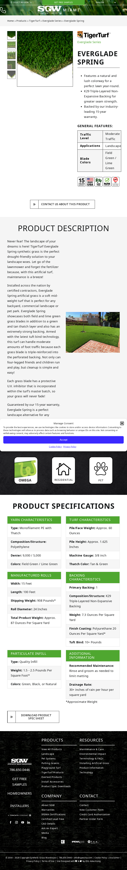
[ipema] (78, 841)
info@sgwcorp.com (83, 857)
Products (21, 20)
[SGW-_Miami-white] (61, 7)
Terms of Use (48, 861)
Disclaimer (114, 857)
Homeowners (19, 793)
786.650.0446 (19, 769)
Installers (19, 806)
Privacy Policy (69, 446)
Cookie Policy (55, 446)
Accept (63, 439)
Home (10, 20)
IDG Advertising (93, 861)
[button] (122, 423)
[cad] (63, 841)
